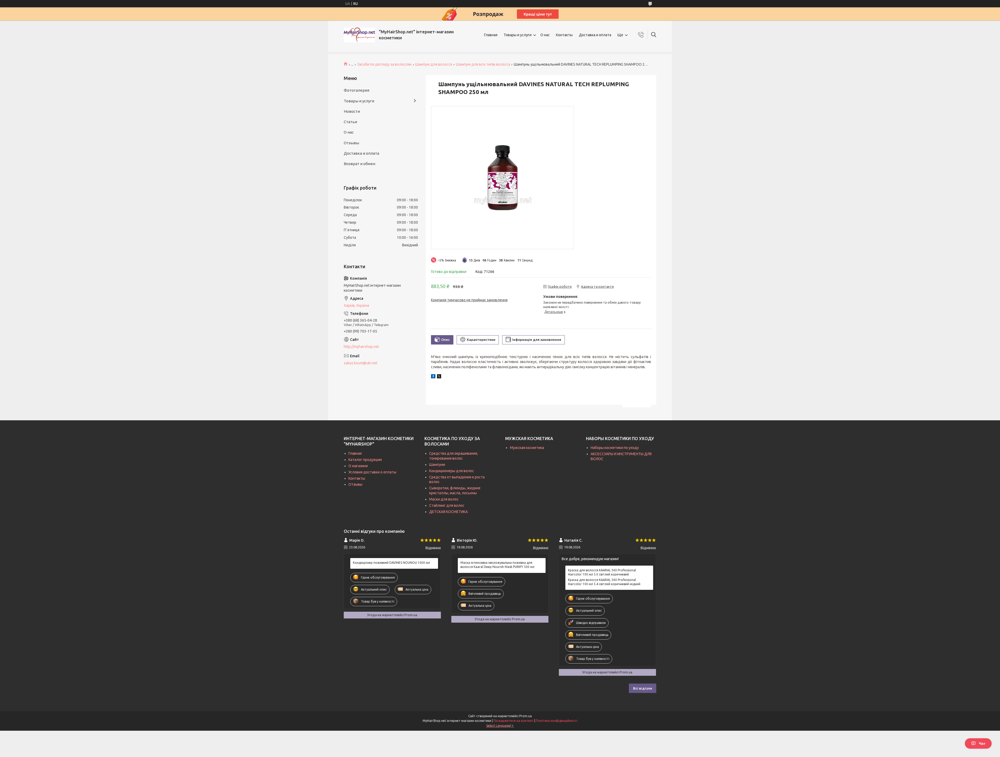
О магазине (358, 466)
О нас (545, 35)
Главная (490, 35)
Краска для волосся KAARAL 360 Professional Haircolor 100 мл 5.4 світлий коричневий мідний (604, 582)
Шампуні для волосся (433, 64)
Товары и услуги (518, 35)
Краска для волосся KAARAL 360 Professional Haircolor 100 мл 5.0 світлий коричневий (602, 572)
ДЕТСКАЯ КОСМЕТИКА (448, 512)
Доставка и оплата (595, 35)
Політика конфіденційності (556, 720)
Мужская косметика (527, 448)
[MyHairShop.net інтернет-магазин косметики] (359, 35)
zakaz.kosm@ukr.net (360, 363)
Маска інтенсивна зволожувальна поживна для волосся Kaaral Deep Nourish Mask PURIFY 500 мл (497, 564)
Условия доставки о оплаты (372, 472)
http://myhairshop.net (361, 347)
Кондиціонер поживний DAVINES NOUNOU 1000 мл (391, 562)
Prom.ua (525, 716)
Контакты (564, 35)
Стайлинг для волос (446, 505)
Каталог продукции (365, 460)
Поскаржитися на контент (513, 720)
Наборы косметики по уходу (615, 448)
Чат (982, 743)
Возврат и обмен (359, 163)
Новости (352, 111)
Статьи (350, 122)
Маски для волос (444, 499)
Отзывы (351, 143)
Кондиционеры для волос (451, 471)
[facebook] (433, 377)
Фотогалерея (356, 90)
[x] (439, 377)
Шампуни (437, 464)
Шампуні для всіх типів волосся (483, 64)
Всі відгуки (642, 688)
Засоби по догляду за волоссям (384, 64)
